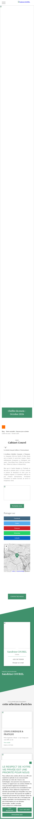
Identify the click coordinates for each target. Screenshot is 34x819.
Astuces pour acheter (22, 431)
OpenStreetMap (20, 571)
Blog (3, 431)
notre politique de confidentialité (11, 805)
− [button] (6, 549)
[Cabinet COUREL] (25, 2)
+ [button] (6, 546)
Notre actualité (10, 431)
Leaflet (13, 571)
